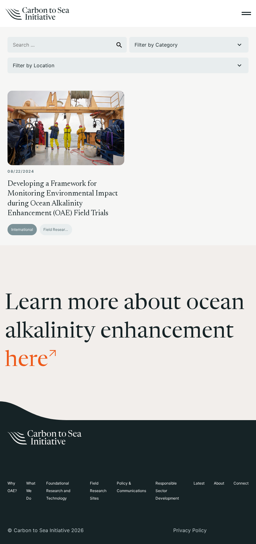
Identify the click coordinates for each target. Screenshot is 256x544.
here (26, 361)
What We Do (30, 491)
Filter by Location (33, 65)
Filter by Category (156, 45)
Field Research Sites (98, 491)
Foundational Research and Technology (58, 491)
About (219, 483)
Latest (199, 483)
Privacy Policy (190, 530)
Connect (241, 483)
